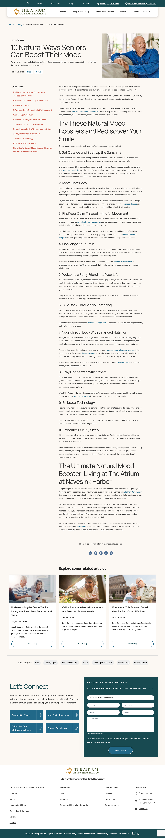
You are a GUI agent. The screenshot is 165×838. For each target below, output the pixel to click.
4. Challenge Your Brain (23, 115)
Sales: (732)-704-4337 (109, 3)
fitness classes (130, 204)
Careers (86, 3)
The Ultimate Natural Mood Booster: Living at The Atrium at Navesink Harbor (32, 150)
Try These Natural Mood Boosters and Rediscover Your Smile (29, 94)
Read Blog (32, 644)
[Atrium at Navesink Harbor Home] (82, 774)
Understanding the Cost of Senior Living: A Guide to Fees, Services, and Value (31, 611)
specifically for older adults (89, 222)
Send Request (120, 750)
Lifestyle (62, 12)
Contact (146, 12)
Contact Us (110, 799)
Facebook (143, 808)
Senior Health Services (104, 12)
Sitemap (113, 833)
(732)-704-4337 (146, 793)
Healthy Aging (50, 662)
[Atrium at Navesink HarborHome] (30, 11)
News (38, 72)
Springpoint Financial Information (74, 805)
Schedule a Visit (112, 805)
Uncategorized (140, 662)
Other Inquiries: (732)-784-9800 (142, 3)
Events (136, 12)
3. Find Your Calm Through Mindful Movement (32, 110)
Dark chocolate (88, 353)
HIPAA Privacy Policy (86, 833)
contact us (81, 526)
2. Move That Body (21, 105)
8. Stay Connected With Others (26, 134)
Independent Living (81, 12)
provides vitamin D (71, 170)
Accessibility (102, 833)
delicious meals (124, 362)
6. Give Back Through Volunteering (28, 124)
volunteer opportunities (98, 322)
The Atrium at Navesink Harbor (85, 111)
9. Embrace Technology (23, 138)
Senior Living (123, 662)
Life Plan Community (133, 492)
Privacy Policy (70, 833)
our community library (123, 261)
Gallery (123, 12)
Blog (71, 3)
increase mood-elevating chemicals (121, 350)
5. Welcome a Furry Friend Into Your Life (29, 119)
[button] (90, 553)
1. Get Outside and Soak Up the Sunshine (30, 100)
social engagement (81, 396)
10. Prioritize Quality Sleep (24, 143)
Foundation (124, 833)
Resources (55, 3)
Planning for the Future (103, 662)
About (39, 3)
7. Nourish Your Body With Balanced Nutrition (32, 129)
